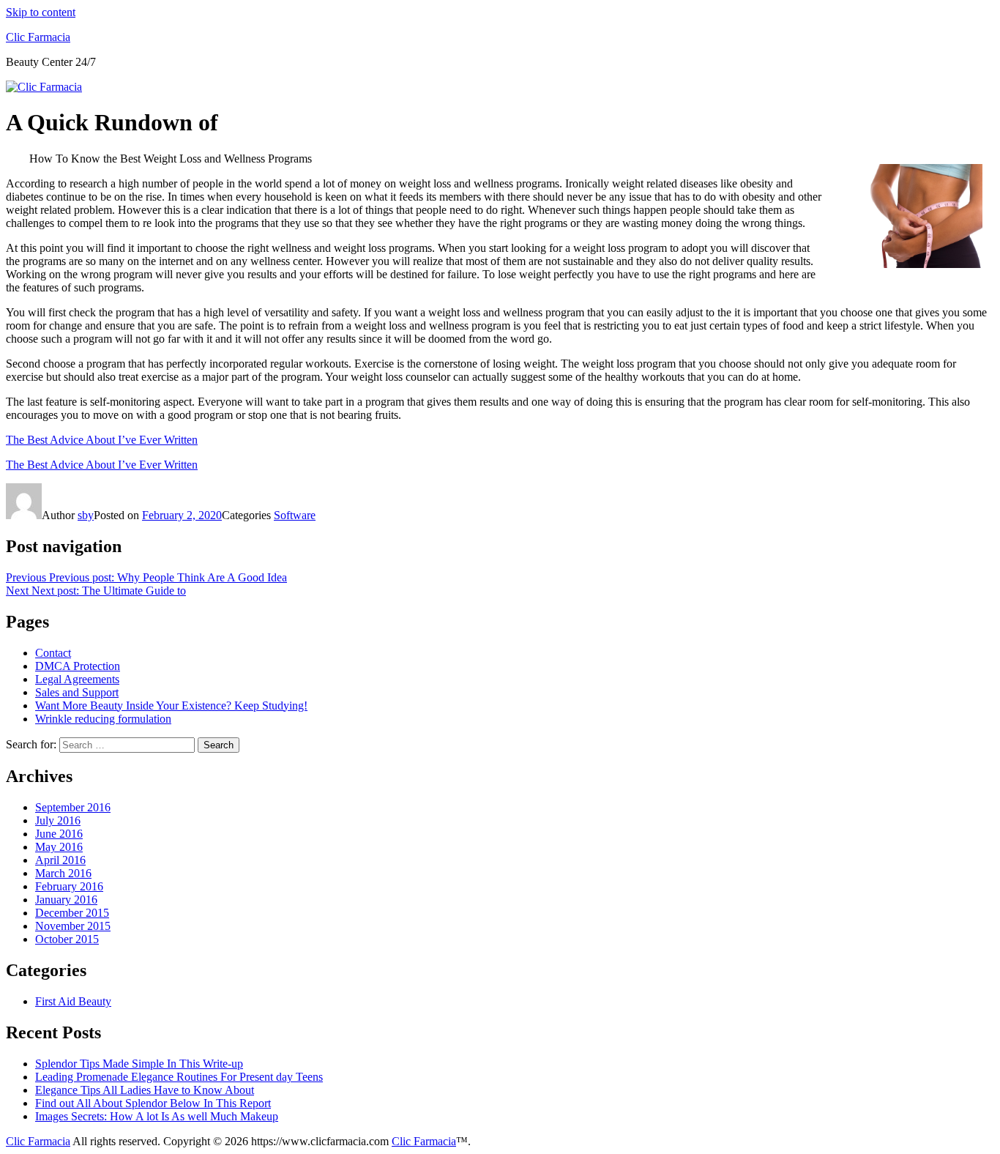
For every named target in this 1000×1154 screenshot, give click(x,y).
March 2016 (63, 873)
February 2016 (69, 886)
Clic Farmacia (38, 37)
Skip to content (40, 12)
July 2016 (58, 820)
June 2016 (59, 833)
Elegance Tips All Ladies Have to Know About (144, 1090)
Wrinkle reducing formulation (103, 718)
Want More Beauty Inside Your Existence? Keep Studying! (171, 705)
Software (295, 515)
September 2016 (73, 807)
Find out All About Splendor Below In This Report (153, 1103)
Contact (53, 653)
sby (86, 515)
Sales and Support (77, 692)
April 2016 (60, 860)
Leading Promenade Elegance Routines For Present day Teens (179, 1077)
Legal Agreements (77, 679)
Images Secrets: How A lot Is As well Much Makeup (156, 1116)
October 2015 (67, 939)
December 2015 (72, 913)
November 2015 (73, 926)
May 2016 (59, 847)
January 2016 (66, 899)
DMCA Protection (77, 666)
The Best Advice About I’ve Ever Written (102, 439)
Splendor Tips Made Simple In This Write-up (139, 1063)
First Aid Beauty (73, 1001)
